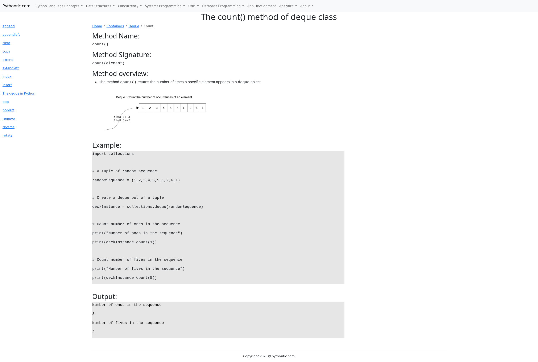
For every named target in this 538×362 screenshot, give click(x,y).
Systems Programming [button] (163, 6)
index (7, 76)
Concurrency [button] (128, 6)
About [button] (305, 6)
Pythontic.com (16, 6)
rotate (7, 135)
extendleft (11, 68)
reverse (9, 127)
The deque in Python (19, 93)
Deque (134, 26)
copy (6, 51)
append (9, 26)
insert (7, 85)
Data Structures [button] (99, 6)
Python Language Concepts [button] (58, 6)
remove (9, 118)
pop (6, 101)
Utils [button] (192, 6)
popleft (8, 110)
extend (8, 59)
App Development (261, 6)
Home (97, 26)
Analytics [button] (286, 6)
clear (6, 43)
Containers (115, 26)
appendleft (11, 34)
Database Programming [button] (221, 6)
